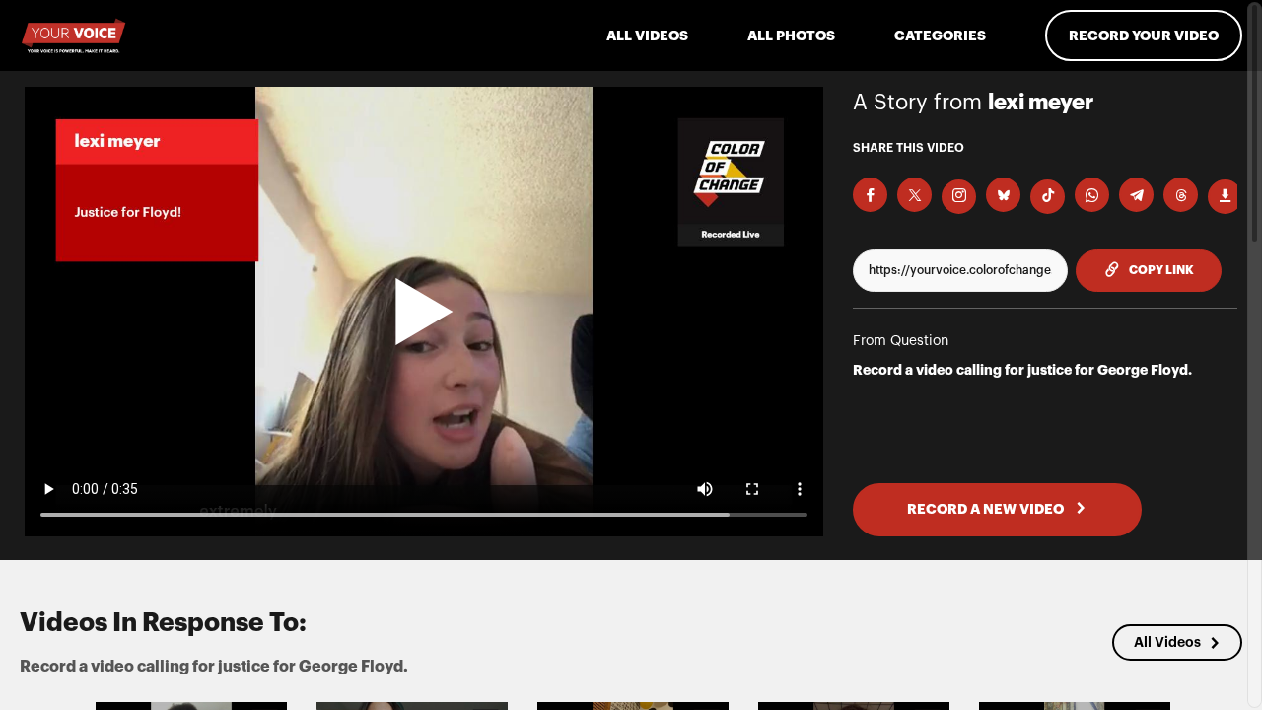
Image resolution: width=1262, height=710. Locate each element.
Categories (940, 35)
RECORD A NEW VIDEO (987, 509)
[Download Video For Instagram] (959, 196)
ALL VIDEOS (647, 35)
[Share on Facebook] (870, 195)
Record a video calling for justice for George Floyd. (1022, 370)
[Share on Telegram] (1136, 195)
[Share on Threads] (1180, 195)
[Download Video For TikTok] (1047, 196)
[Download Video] (1225, 196)
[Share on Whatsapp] (1092, 195)
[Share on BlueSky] (1003, 195)
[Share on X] (914, 195)
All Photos (791, 35)
